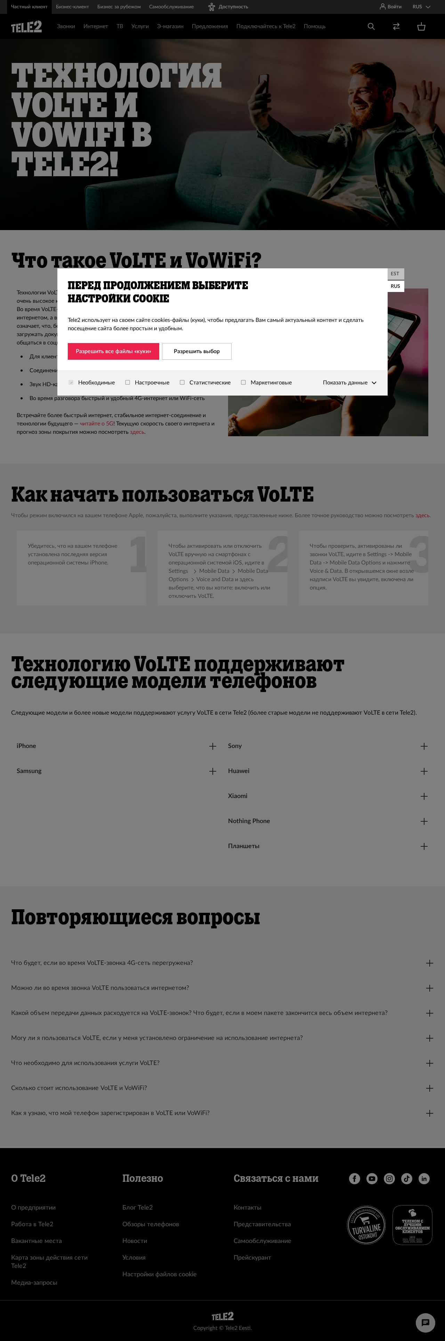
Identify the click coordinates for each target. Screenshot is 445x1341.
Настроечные (151, 382)
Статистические (209, 382)
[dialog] (222, 332)
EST (395, 273)
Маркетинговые (270, 382)
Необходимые (96, 382)
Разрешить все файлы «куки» (113, 351)
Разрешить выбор (197, 351)
